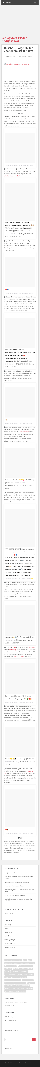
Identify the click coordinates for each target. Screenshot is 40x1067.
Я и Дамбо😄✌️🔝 (11, 637)
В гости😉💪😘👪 (10, 759)
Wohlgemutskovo (10, 947)
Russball (18, 980)
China (25, 960)
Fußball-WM (8, 969)
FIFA (33, 963)
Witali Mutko (29, 988)
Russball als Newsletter (11, 1030)
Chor (29, 960)
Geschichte (16, 969)
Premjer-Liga (22, 977)
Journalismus (14, 971)
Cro (14, 647)
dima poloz (8, 761)
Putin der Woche (9, 980)
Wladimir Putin (9, 991)
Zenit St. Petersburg (20, 991)
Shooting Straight (9, 940)
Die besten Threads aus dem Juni (14, 886)
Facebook (27, 963)
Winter (22, 988)
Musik (6, 977)
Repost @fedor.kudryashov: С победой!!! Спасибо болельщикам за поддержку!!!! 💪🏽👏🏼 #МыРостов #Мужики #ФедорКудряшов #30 (19, 225)
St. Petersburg (26, 985)
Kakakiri (6, 928)
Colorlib (27, 1063)
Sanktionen (8, 983)
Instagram (29, 969)
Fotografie (8, 966)
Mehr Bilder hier (9, 1005)
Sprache (18, 985)
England (16, 963)
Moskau (31, 974)
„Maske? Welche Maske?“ (12, 176)
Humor (23, 969)
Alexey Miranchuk (10, 640)
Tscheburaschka (24, 432)
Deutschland (8, 963)
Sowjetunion (30, 983)
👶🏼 (6, 420)
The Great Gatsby (18, 656)
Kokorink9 (22, 702)
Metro (25, 974)
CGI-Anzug (12, 649)
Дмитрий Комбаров (20, 482)
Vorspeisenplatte (9, 943)
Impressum (8, 1048)
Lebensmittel (23, 971)
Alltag (6, 960)
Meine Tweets (8, 914)
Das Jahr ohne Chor (10, 873)
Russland (31, 980)
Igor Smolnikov (23, 293)
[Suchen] (34, 1039)
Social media (16, 983)
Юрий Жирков (23, 423)
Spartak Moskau (9, 985)
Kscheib (7, 2)
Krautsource (8, 932)
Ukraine (13, 988)
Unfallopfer (31, 647)
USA (18, 988)
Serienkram (8, 936)
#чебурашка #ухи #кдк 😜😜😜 (14, 480)
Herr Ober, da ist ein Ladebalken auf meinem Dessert (18, 877)
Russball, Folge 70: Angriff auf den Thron (17, 882)
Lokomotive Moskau (10, 974)
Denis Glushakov (10, 364)
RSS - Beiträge (8, 1017)
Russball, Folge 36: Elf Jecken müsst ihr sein (18, 49)
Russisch (24, 980)
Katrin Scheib (22, 56)
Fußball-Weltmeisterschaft (25, 966)
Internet (7, 971)
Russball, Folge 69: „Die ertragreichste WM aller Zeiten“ (19, 890)
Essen (21, 963)
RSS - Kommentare (10, 1021)
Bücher (20, 960)
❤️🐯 (7, 830)
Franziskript (8, 924)
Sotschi (24, 983)
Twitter (7, 988)
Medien (20, 974)
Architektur (13, 960)
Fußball (15, 966)
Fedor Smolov (23, 833)
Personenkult (13, 977)
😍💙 (7, 289)
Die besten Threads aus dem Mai (14, 895)
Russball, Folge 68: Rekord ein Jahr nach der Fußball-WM (18, 900)
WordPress (20, 1065)
